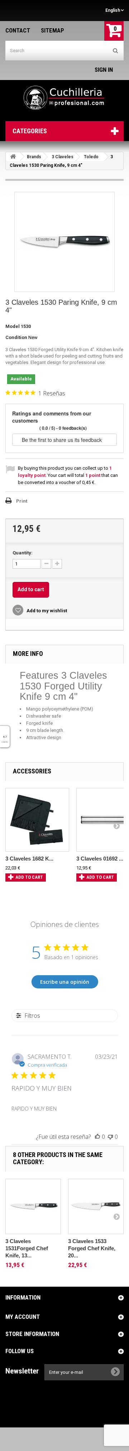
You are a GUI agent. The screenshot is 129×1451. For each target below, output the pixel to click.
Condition (16, 337)
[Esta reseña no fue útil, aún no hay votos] (110, 1137)
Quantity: (23, 552)
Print (21, 501)
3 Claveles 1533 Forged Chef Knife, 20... (91, 1248)
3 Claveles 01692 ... (99, 859)
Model (12, 326)
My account (22, 1316)
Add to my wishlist (46, 610)
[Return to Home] (13, 156)
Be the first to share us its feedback (62, 439)
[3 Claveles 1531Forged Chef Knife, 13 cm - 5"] (33, 1206)
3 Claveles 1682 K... (29, 859)
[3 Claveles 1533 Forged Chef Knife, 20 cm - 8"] (96, 1206)
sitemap (52, 30)
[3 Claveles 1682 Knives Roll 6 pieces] (37, 820)
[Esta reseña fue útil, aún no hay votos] (97, 1137)
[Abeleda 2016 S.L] (64, 97)
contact (17, 30)
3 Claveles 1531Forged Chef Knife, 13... (26, 1248)
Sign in (104, 69)
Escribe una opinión (64, 981)
